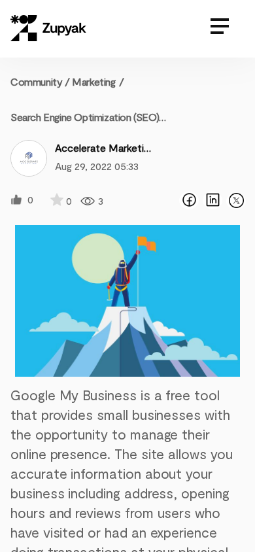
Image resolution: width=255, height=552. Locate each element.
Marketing (93, 81)
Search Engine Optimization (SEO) (84, 117)
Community (40, 81)
